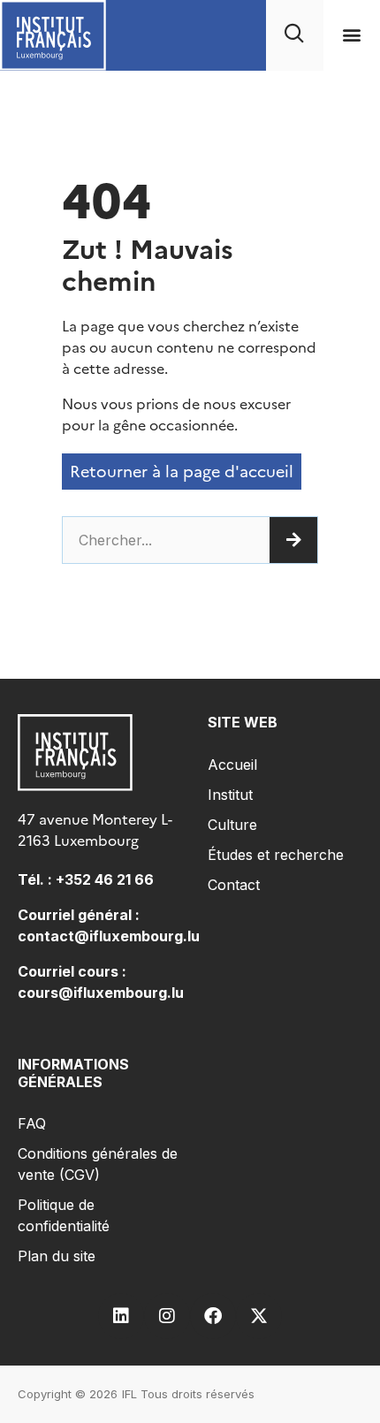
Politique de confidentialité (64, 1215)
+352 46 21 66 (105, 879)
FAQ (32, 1123)
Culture (232, 824)
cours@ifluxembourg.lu (101, 992)
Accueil (232, 764)
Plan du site (56, 1256)
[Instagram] (167, 1316)
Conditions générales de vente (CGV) (98, 1164)
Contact (234, 885)
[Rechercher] (293, 540)
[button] (351, 34)
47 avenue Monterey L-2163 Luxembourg (95, 830)
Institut (230, 794)
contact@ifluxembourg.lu (109, 936)
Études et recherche (276, 855)
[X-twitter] (259, 1316)
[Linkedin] (121, 1316)
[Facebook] (213, 1316)
